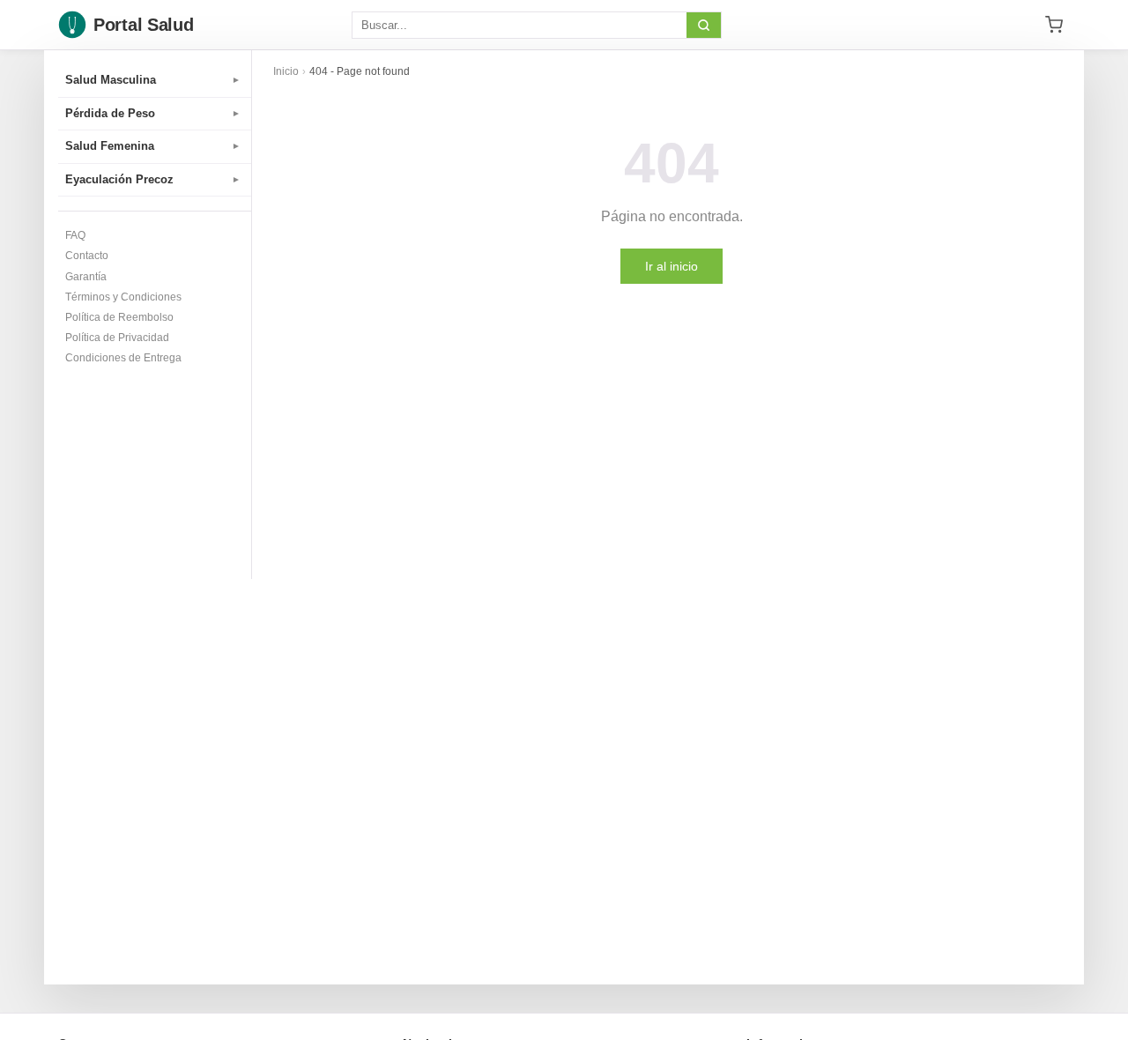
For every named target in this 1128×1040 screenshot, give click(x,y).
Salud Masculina (153, 79)
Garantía (86, 277)
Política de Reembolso (119, 317)
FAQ (75, 235)
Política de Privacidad (117, 337)
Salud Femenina (153, 145)
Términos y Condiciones (123, 297)
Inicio (286, 71)
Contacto (86, 255)
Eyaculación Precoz (153, 179)
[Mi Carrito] (1054, 24)
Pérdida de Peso (153, 113)
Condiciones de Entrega (123, 358)
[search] (703, 25)
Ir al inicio (671, 266)
